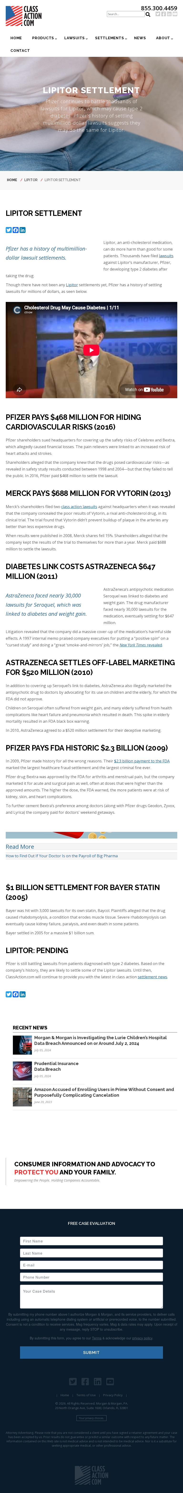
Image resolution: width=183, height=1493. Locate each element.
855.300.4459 (159, 8)
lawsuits (166, 255)
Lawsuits (74, 38)
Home (16, 38)
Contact (20, 50)
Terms (97, 1338)
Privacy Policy (113, 1395)
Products (43, 38)
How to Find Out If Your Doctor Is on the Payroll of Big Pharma (62, 855)
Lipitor (30, 180)
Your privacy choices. (91, 1418)
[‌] (158, 14)
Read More (20, 846)
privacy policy (142, 1338)
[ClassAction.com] (91, 1475)
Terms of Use (86, 1395)
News (140, 38)
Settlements (109, 38)
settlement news (152, 976)
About (163, 38)
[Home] (25, 16)
